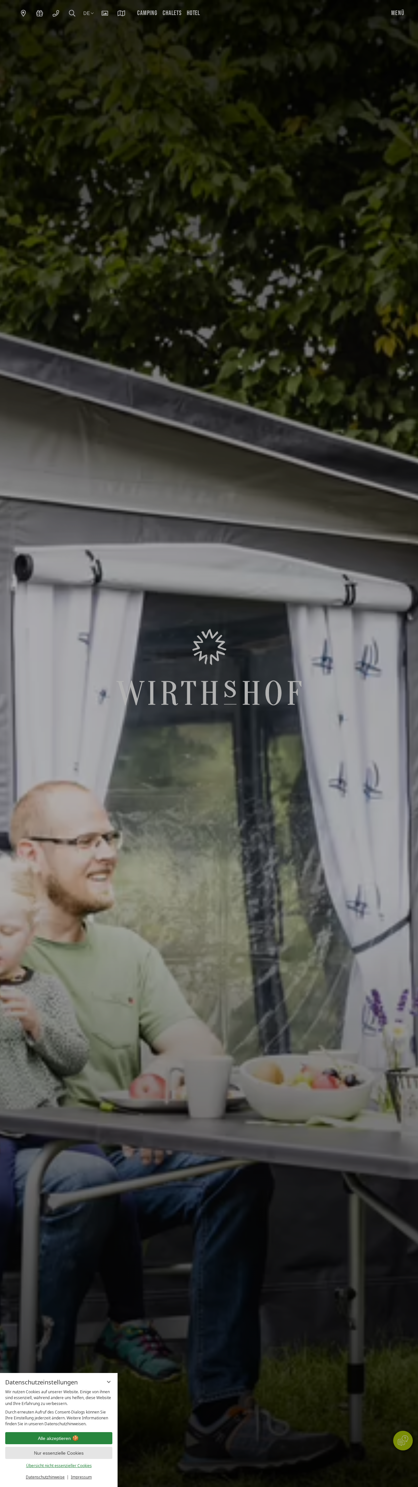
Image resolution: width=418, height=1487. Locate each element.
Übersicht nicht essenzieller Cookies (59, 1465)
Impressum (81, 1477)
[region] (58, 1408)
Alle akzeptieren (54, 1438)
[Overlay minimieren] (109, 1382)
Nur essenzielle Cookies (59, 1453)
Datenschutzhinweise (45, 1477)
